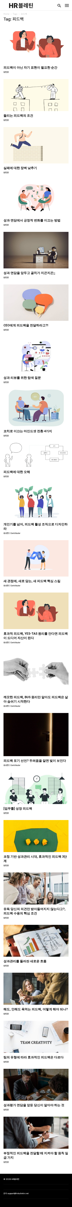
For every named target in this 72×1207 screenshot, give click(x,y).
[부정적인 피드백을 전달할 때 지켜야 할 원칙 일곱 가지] (36, 1133)
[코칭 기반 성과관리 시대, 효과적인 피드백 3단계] (36, 836)
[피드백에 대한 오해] (36, 455)
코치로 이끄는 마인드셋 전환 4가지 (27, 431)
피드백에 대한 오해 (16, 472)
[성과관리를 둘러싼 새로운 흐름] (36, 941)
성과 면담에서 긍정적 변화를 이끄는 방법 (31, 220)
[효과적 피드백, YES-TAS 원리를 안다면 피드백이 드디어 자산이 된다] (36, 611)
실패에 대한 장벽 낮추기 (20, 168)
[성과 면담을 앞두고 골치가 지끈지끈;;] (36, 250)
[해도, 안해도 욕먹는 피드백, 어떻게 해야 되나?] (36, 989)
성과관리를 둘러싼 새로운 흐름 (24, 961)
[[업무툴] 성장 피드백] (36, 788)
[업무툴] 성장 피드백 (17, 808)
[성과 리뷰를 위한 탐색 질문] (36, 355)
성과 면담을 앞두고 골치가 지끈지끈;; (29, 273)
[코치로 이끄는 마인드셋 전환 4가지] (36, 408)
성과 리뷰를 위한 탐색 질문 (22, 377)
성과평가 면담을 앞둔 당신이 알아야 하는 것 (33, 1105)
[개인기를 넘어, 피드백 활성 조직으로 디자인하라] (36, 501)
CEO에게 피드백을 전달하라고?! (25, 325)
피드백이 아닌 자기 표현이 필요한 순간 (30, 67)
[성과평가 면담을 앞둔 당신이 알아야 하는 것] (36, 1085)
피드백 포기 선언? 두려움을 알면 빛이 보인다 (34, 760)
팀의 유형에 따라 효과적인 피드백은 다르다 (33, 1057)
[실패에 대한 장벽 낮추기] (36, 145)
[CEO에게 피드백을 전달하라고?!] (36, 302)
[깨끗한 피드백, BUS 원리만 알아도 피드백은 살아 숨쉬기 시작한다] (36, 671)
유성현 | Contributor (11, 533)
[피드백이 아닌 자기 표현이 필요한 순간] (36, 44)
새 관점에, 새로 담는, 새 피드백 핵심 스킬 (31, 581)
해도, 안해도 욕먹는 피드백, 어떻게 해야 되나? (35, 1009)
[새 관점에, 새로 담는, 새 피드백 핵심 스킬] (36, 558)
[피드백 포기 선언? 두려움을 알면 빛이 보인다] (36, 734)
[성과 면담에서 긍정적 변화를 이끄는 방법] (36, 197)
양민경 (6, 72)
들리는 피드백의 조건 (18, 115)
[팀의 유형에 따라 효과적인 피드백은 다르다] (36, 1037)
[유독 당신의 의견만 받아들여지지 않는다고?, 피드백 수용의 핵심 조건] (36, 888)
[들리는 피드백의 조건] (36, 95)
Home (6, 13)
